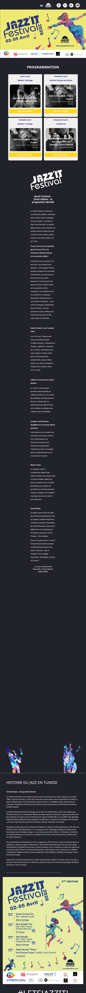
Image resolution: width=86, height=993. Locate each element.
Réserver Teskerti (25, 111)
